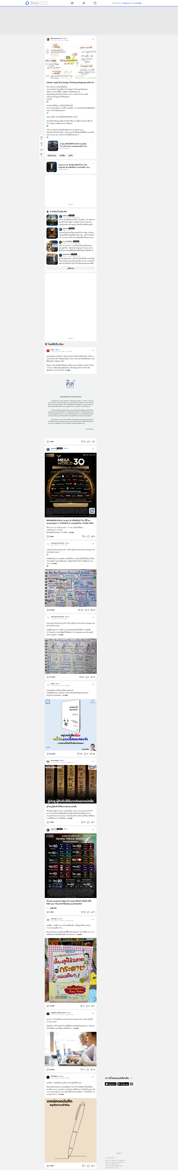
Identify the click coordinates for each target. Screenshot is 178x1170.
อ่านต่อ (67, 370)
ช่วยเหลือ (113, 1160)
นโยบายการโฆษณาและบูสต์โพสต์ (114, 1162)
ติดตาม (65, 38)
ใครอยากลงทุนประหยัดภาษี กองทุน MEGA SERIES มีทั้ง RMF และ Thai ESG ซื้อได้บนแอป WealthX (68, 902)
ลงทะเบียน (138, 3)
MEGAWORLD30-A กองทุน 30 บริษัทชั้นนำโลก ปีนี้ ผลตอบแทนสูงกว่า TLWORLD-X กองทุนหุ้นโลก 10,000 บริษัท (69, 521)
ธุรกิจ (71, 155)
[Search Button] (31, 3)
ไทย (117, 1168)
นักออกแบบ (52, 155)
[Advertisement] (89, 20)
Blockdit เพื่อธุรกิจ (110, 1168)
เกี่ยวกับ (107, 1160)
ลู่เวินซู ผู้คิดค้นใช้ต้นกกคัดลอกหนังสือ (61, 806)
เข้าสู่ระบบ (126, 3)
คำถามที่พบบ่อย (121, 1160)
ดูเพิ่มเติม (53, 908)
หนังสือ (62, 155)
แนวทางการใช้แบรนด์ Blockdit (113, 1166)
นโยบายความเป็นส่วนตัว (112, 1164)
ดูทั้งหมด (71, 268)
